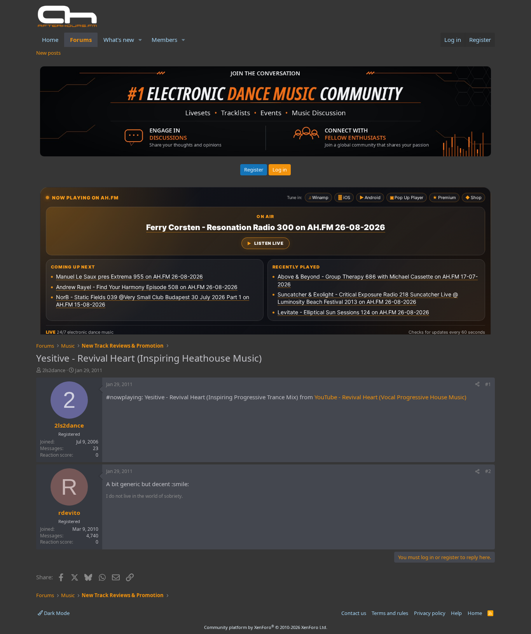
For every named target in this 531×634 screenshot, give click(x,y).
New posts (48, 52)
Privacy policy (429, 613)
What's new (118, 39)
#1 (488, 384)
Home (50, 39)
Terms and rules (390, 613)
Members (164, 39)
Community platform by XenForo (265, 627)
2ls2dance (53, 370)
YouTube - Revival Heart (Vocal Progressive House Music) (390, 397)
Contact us (353, 613)
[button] (140, 40)
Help (456, 613)
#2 (488, 471)
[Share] (477, 384)
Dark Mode (56, 613)
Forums (81, 39)
